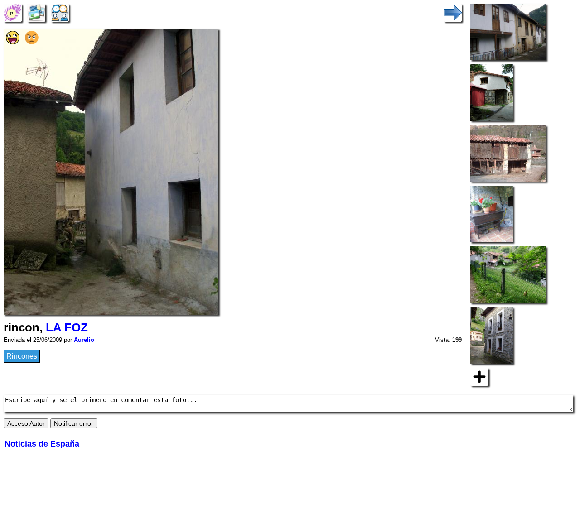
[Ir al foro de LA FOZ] (60, 12)
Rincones (21, 356)
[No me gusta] (32, 42)
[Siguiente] (453, 12)
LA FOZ (67, 327)
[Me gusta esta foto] (12, 42)
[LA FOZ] (13, 12)
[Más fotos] (479, 376)
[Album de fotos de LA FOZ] (36, 12)
